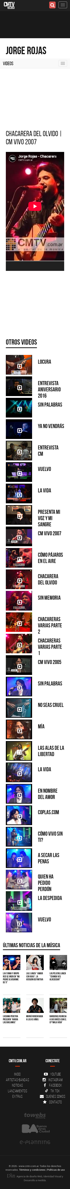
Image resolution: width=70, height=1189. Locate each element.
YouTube (55, 1074)
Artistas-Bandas (17, 1080)
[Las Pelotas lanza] (58, 962)
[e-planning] (35, 1142)
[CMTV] (9, 5)
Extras (17, 1096)
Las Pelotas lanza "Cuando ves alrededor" (58, 976)
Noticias (17, 1085)
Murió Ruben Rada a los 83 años (34, 1018)
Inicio (17, 1074)
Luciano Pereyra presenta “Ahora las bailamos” (10, 1019)
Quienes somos (55, 1096)
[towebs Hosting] (35, 1116)
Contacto (55, 1102)
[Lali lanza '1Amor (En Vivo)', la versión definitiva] (35, 962)
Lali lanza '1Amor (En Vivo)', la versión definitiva (34, 976)
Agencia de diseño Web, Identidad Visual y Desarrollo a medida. (39, 1178)
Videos (8, 63)
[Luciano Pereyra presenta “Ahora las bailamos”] (11, 1005)
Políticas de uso (56, 1169)
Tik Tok (55, 1091)
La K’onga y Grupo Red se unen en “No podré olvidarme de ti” (11, 978)
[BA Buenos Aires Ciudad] (35, 1129)
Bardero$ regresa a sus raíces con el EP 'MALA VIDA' (58, 1019)
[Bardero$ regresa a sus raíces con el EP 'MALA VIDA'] (58, 1005)
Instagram (56, 1080)
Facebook (55, 1085)
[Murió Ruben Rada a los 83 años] (35, 1005)
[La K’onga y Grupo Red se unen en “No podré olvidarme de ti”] (11, 962)
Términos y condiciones (32, 1169)
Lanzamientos (17, 1091)
